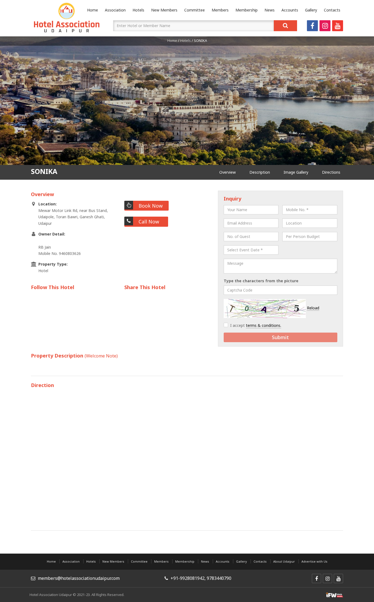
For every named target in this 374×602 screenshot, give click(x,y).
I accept (255, 325)
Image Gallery (296, 172)
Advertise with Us (314, 561)
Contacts (332, 10)
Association (115, 10)
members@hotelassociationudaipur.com (79, 578)
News (269, 10)
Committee (194, 10)
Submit (280, 337)
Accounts (289, 10)
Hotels (138, 10)
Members (220, 10)
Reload (313, 307)
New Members (164, 10)
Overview (227, 172)
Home (172, 40)
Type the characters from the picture (261, 280)
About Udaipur (284, 561)
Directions (331, 172)
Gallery (311, 10)
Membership (246, 10)
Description (259, 172)
